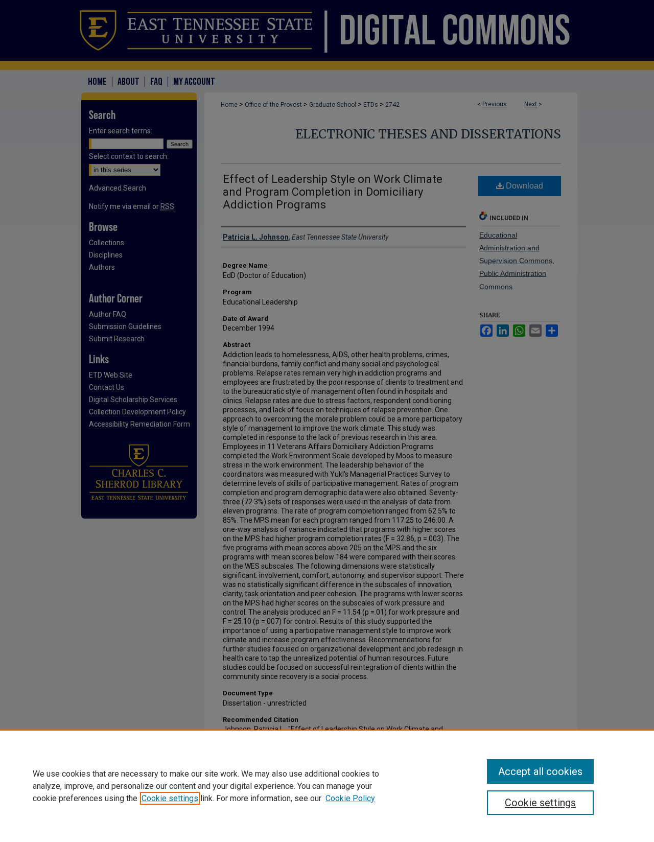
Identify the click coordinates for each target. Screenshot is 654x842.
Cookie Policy (350, 798)
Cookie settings (170, 798)
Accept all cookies (540, 771)
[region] (327, 786)
